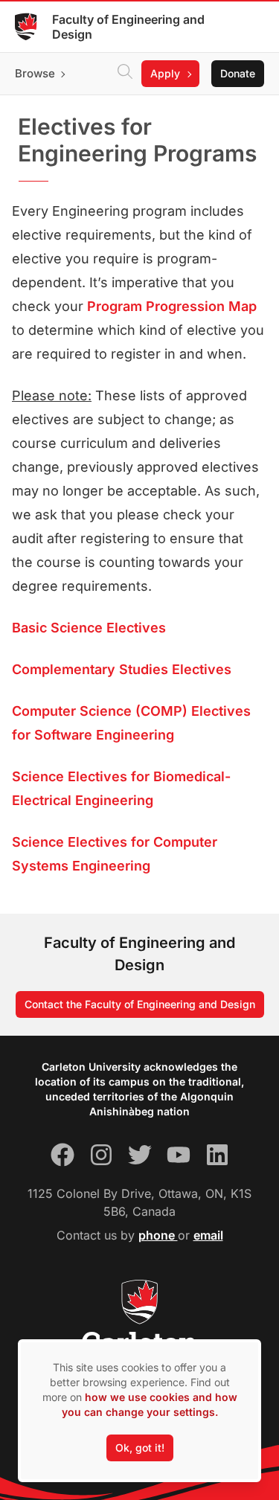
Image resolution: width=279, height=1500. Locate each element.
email (208, 1235)
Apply (165, 73)
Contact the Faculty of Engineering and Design (140, 1004)
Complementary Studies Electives (121, 669)
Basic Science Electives (89, 627)
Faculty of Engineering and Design (128, 27)
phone (158, 1235)
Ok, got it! (139, 1447)
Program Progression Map (172, 306)
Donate (237, 73)
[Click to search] (125, 73)
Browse (35, 73)
